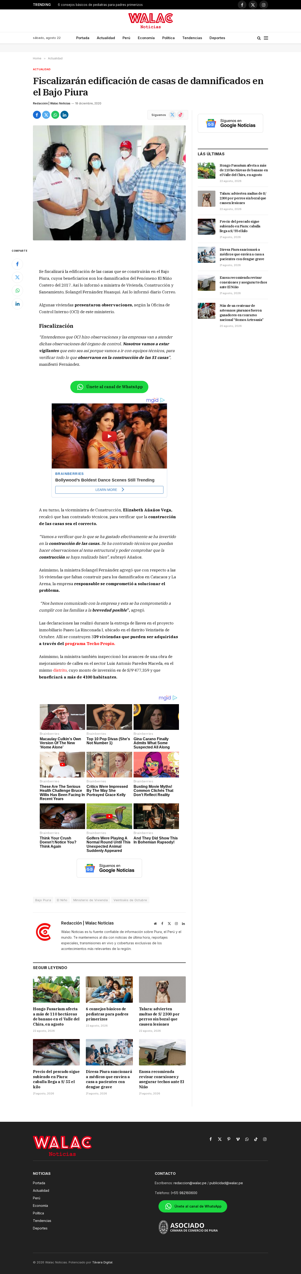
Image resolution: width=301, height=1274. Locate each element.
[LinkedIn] (17, 303)
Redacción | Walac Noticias (51, 103)
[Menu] (266, 38)
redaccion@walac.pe (190, 1183)
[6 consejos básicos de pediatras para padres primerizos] (109, 989)
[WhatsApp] (17, 290)
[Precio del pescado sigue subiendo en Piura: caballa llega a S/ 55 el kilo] (56, 1052)
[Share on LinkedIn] (64, 115)
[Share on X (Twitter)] (46, 115)
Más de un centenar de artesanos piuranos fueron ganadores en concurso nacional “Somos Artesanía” (242, 313)
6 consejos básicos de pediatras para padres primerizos (100, 5)
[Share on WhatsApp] (55, 115)
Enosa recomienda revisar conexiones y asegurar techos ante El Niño (161, 1079)
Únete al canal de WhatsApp (114, 386)
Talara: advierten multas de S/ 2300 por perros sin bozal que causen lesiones (159, 1017)
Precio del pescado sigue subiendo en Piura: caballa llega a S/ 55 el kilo (56, 1079)
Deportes (217, 38)
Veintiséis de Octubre (130, 900)
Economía (146, 38)
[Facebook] (17, 264)
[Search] (259, 38)
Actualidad (106, 38)
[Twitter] (17, 277)
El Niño (62, 900)
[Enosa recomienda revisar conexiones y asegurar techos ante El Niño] (162, 1052)
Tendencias (192, 38)
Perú (126, 38)
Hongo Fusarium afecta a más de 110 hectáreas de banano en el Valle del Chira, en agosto (56, 1017)
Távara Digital (102, 1262)
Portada (82, 38)
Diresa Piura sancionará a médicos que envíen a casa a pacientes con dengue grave (109, 1079)
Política (168, 38)
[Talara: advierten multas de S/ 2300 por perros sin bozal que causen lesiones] (162, 989)
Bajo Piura (43, 900)
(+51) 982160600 (184, 1193)
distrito (60, 670)
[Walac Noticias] (150, 21)
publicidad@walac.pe (226, 1183)
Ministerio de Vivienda (90, 900)
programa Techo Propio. (89, 643)
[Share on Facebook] (37, 115)
